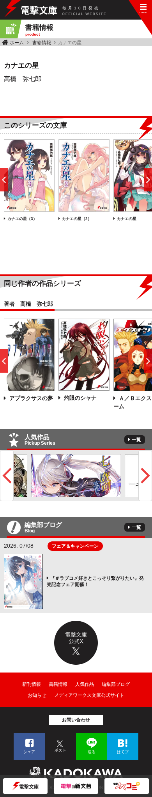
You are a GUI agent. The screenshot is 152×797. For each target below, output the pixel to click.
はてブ (123, 752)
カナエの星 (126, 218)
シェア (29, 752)
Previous (7, 475)
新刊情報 (31, 684)
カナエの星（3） (22, 218)
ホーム (17, 42)
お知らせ (37, 695)
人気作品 (84, 684)
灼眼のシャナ (79, 398)
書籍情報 (41, 42)
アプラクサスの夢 (30, 398)
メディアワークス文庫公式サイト (89, 695)
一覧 (136, 439)
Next (145, 475)
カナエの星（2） (77, 218)
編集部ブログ (116, 684)
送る (91, 752)
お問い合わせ (76, 720)
